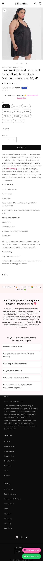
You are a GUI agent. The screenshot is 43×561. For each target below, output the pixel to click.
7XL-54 (6, 116)
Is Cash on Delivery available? (16, 378)
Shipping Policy (9, 461)
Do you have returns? (12, 371)
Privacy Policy (9, 456)
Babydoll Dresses (10, 494)
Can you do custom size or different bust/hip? (18, 355)
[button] (2, 3)
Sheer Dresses (9, 504)
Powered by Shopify (27, 560)
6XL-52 (26, 111)
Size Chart (5, 129)
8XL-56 (16, 116)
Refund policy (9, 451)
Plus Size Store (9, 489)
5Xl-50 (16, 111)
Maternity (7, 523)
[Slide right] (26, 63)
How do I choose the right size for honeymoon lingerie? (17, 386)
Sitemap (7, 476)
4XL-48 (6, 111)
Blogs (6, 471)
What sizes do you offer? (13, 347)
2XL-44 (15, 106)
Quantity (4, 135)
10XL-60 (6, 121)
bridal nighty (12, 169)
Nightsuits (7, 513)
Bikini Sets (8, 518)
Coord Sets (8, 528)
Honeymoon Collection (12, 499)
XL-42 (6, 106)
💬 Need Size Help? (31, 556)
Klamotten (18, 560)
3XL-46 (26, 106)
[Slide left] (17, 63)
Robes (6, 509)
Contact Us (8, 466)
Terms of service (9, 446)
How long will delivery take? (15, 364)
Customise (19, 121)
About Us (7, 441)
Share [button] (6, 275)
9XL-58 (26, 116)
